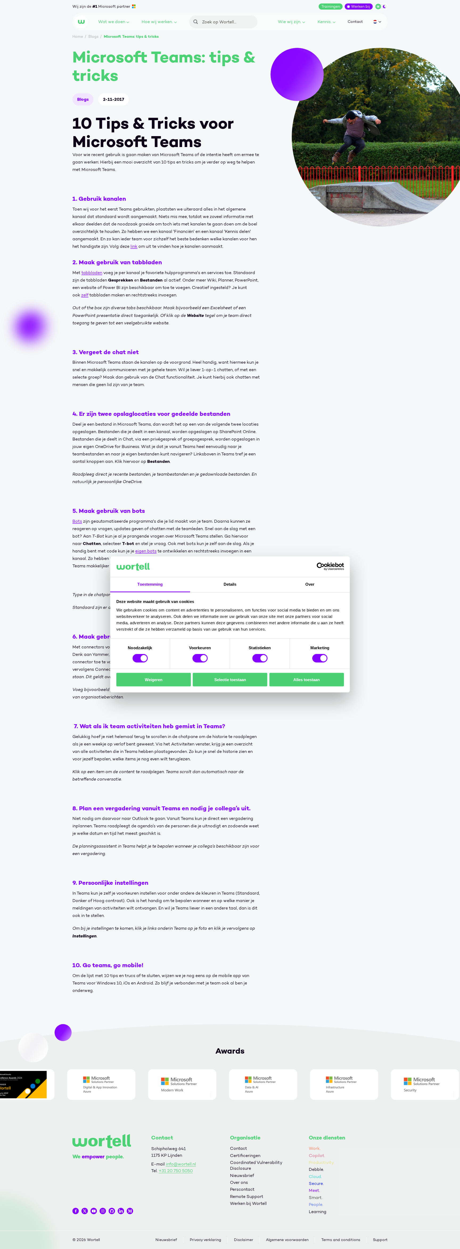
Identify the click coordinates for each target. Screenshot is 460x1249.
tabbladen (91, 272)
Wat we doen (111, 21)
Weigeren (153, 679)
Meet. (314, 1190)
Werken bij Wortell (248, 1203)
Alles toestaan (306, 679)
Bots (77, 521)
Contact (355, 21)
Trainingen (330, 6)
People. (316, 1204)
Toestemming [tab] (150, 584)
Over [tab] (309, 584)
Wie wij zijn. (289, 21)
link (133, 246)
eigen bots (146, 551)
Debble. (316, 1169)
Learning (317, 1211)
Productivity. (322, 1162)
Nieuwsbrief (242, 1175)
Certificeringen (245, 1155)
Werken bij (360, 6)
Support (380, 1240)
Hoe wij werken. (157, 21)
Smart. (315, 1197)
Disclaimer (243, 1240)
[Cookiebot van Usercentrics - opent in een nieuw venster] (320, 567)
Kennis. (324, 21)
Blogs (83, 99)
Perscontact (242, 1189)
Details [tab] (230, 584)
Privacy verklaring (205, 1240)
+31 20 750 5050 (176, 1170)
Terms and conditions (340, 1240)
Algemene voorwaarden (287, 1240)
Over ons (239, 1182)
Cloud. (315, 1176)
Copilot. (317, 1155)
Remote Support (246, 1196)
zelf (84, 294)
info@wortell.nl (181, 1164)
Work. (315, 1148)
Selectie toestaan (230, 679)
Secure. (316, 1183)
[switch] (200, 658)
